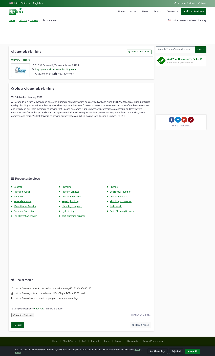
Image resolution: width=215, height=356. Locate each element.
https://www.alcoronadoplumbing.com (55, 69)
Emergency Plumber (120, 191)
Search (157, 11)
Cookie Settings (157, 351)
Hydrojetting (68, 211)
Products (26, 60)
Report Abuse (142, 325)
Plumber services (70, 191)
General (18, 187)
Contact (95, 341)
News (145, 11)
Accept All (192, 351)
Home (121, 11)
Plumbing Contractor (121, 201)
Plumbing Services (71, 196)
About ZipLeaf (70, 341)
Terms (107, 341)
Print (19, 325)
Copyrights (132, 341)
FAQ (84, 341)
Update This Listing (140, 52)
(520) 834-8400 (46, 73)
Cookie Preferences (153, 341)
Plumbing (67, 187)
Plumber (114, 187)
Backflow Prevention (24, 211)
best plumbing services (73, 216)
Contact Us (172, 11)
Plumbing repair (22, 191)
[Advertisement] (107, 33)
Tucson (34, 20)
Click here (39, 308)
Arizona (23, 20)
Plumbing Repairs (119, 196)
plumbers (18, 196)
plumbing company (72, 206)
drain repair (116, 206)
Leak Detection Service (25, 216)
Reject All (176, 351)
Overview (15, 60)
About (133, 11)
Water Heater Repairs (25, 206)
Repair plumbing (70, 201)
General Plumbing (23, 201)
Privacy (118, 341)
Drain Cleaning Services (122, 211)
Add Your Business (193, 11)
